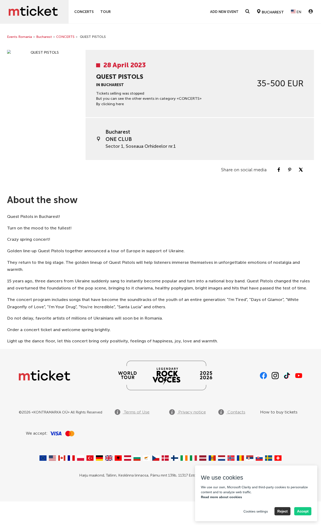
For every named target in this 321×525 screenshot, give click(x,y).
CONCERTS (84, 12)
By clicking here (110, 104)
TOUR (105, 12)
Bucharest (44, 37)
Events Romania (19, 37)
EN (298, 12)
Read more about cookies (221, 497)
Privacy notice (191, 412)
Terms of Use (136, 412)
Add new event (224, 12)
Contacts (235, 412)
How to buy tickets (279, 412)
